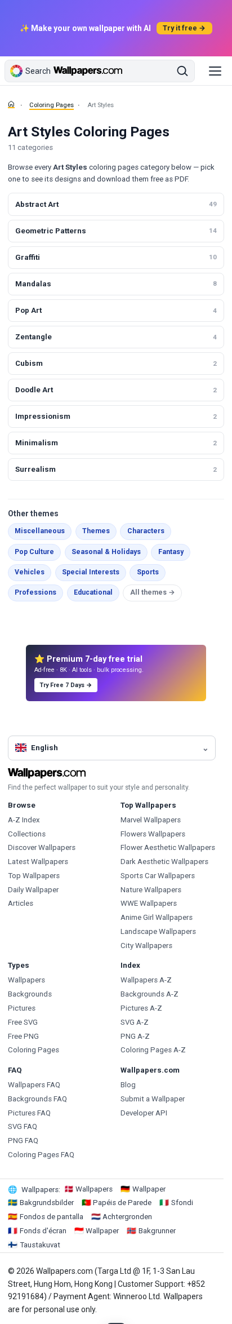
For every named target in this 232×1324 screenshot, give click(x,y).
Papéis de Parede (122, 1202)
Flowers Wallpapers (153, 834)
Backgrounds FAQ (37, 1099)
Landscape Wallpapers (158, 931)
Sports (148, 572)
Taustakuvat (40, 1245)
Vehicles (29, 572)
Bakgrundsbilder (47, 1202)
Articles (20, 903)
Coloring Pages (51, 105)
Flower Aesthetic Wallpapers (168, 847)
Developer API (144, 1113)
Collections (27, 834)
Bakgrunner (157, 1230)
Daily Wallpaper (33, 889)
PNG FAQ (23, 1140)
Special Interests (90, 572)
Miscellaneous (40, 531)
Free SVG (23, 1022)
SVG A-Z (135, 1022)
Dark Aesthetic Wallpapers (164, 861)
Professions (35, 592)
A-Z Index (24, 820)
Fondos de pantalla (51, 1216)
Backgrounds (30, 994)
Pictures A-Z (141, 1008)
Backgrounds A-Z (150, 994)
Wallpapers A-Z (146, 980)
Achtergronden (127, 1216)
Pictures (21, 1008)
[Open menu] (215, 71)
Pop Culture (34, 552)
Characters (145, 531)
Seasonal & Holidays (106, 552)
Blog (128, 1085)
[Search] (182, 71)
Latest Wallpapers (38, 861)
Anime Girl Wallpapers (157, 917)
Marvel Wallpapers (151, 820)
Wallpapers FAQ (34, 1085)
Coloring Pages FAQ (41, 1154)
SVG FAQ (22, 1126)
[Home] (11, 104)
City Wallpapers (146, 945)
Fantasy (171, 552)
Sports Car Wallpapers (158, 875)
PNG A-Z (135, 1036)
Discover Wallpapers (41, 847)
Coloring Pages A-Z (153, 1050)
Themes (96, 531)
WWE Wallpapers (149, 903)
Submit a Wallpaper (153, 1099)
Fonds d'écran (43, 1230)
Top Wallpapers (34, 875)
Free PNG (23, 1036)
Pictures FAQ (29, 1113)
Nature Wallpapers (151, 889)
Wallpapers (26, 980)
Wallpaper (149, 1189)
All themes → (152, 592)
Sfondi (182, 1202)
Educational (93, 592)
